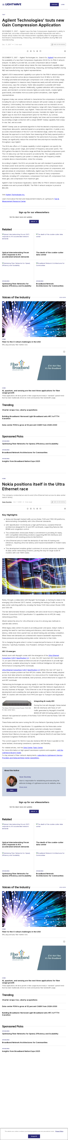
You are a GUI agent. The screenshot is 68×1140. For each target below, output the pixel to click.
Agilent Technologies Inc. (15, 195)
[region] (34, 1134)
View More (62, 297)
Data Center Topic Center (33, 748)
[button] (3, 4)
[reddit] (37, 51)
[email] (40, 51)
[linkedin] (31, 51)
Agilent (50, 57)
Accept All (34, 1136)
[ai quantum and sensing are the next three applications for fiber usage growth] (34, 368)
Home (4, 339)
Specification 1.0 (22, 658)
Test (3, 14)
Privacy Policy (59, 1131)
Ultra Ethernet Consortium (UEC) (14, 670)
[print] (65, 51)
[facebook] (28, 51)
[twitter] (34, 51)
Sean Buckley (7, 502)
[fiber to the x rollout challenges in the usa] (34, 319)
